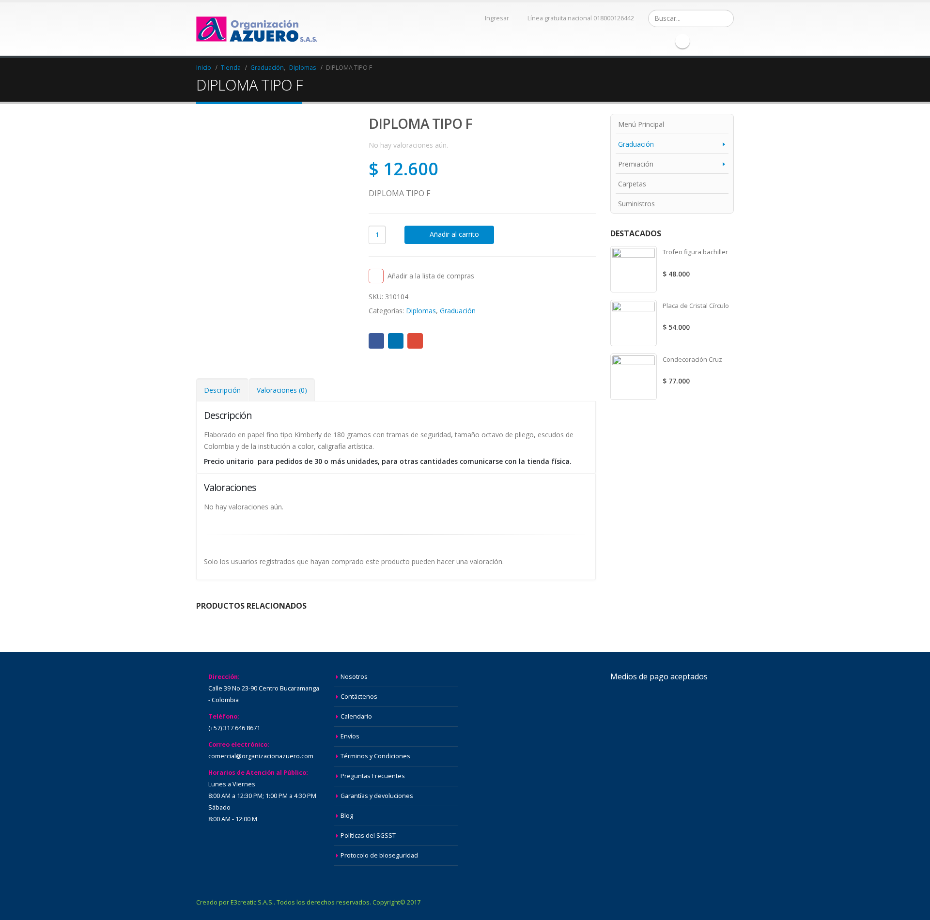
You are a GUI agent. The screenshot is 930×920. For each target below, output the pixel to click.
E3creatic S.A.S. (252, 902)
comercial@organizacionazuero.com (260, 756)
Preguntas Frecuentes (373, 776)
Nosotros (354, 677)
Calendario (356, 716)
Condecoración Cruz (692, 359)
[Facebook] (682, 41)
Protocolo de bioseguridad (379, 855)
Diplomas (421, 310)
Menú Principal (641, 124)
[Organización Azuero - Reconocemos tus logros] (256, 29)
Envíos (350, 736)
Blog (347, 816)
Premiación (635, 164)
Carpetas (632, 183)
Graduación (458, 310)
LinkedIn (395, 341)
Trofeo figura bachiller (695, 251)
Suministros (636, 203)
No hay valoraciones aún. (408, 145)
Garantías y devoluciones (377, 796)
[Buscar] (725, 18)
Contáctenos (359, 696)
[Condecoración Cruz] (633, 376)
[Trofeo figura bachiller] (633, 269)
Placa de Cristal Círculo (696, 305)
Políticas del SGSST (368, 835)
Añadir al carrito (454, 234)
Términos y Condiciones (375, 756)
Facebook (376, 341)
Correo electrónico (415, 341)
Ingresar (497, 18)
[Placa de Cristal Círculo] (633, 323)
